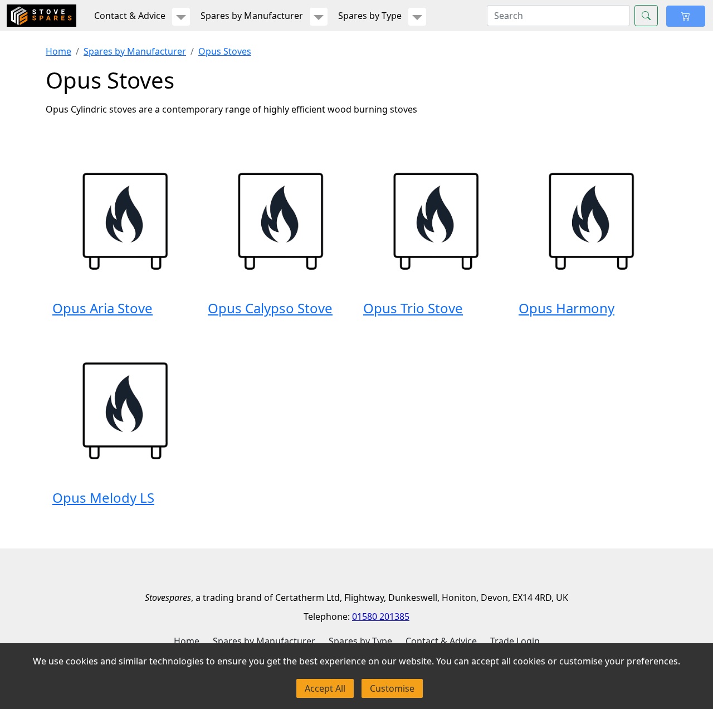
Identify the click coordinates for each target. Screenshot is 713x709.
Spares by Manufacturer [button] (252, 15)
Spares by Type (360, 641)
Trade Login (515, 641)
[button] (181, 17)
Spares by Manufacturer (135, 51)
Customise (392, 688)
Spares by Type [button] (370, 15)
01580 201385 (380, 616)
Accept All (325, 688)
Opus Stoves (224, 51)
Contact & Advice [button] (129, 15)
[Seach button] (646, 15)
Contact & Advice (441, 641)
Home (58, 51)
